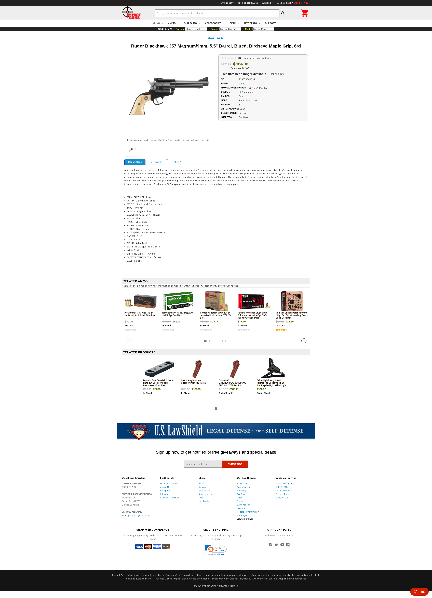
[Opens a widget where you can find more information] (419, 592)
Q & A (177, 161)
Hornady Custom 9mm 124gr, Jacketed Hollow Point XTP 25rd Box (216, 315)
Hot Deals (250, 23)
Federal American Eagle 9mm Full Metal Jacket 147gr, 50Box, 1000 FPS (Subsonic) (253, 315)
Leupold (241, 508)
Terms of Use (282, 490)
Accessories (213, 23)
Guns (156, 23)
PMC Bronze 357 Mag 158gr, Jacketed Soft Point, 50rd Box (140, 314)
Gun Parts (190, 23)
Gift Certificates (248, 3)
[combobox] (217, 13)
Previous (128, 340)
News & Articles (169, 483)
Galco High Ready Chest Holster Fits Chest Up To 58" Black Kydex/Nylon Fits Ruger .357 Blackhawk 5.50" (272, 384)
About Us (165, 487)
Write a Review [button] (264, 58)
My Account (227, 3)
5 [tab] (226, 341)
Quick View (140, 301)
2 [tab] (210, 341)
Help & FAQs (282, 487)
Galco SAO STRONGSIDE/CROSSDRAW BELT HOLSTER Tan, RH (232, 383)
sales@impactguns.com (135, 515)
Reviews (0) (156, 161)
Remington (243, 515)
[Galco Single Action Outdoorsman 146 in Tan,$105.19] (197, 369)
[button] (216, 550)
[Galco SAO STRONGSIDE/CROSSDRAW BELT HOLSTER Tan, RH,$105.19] (235, 369)
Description (135, 161)
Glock (240, 501)
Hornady (241, 490)
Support (270, 23)
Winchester (243, 504)
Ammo (172, 23)
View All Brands (245, 518)
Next (303, 340)
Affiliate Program (169, 497)
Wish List (267, 3)
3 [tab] (216, 341)
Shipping (165, 490)
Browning (242, 483)
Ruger (240, 497)
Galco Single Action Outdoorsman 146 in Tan (193, 381)
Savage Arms (244, 487)
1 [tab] (205, 341)
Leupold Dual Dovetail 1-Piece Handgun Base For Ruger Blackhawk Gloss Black (158, 383)
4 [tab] (221, 341)
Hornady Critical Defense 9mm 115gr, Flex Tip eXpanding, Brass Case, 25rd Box (292, 315)
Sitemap (164, 494)
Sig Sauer (242, 494)
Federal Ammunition (248, 511)
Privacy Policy (283, 494)
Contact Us (281, 497)
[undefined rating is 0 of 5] (229, 58)
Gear (233, 23)
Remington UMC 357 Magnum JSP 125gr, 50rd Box (177, 314)
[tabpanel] (141, 313)
